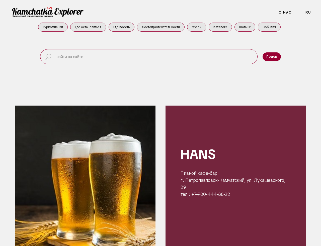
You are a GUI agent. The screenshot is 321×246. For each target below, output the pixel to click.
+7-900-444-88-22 (210, 194)
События (269, 27)
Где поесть (121, 27)
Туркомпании (53, 27)
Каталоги (220, 27)
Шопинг (245, 27)
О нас (285, 12)
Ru (308, 12)
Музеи (196, 27)
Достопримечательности (161, 27)
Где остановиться (88, 27)
